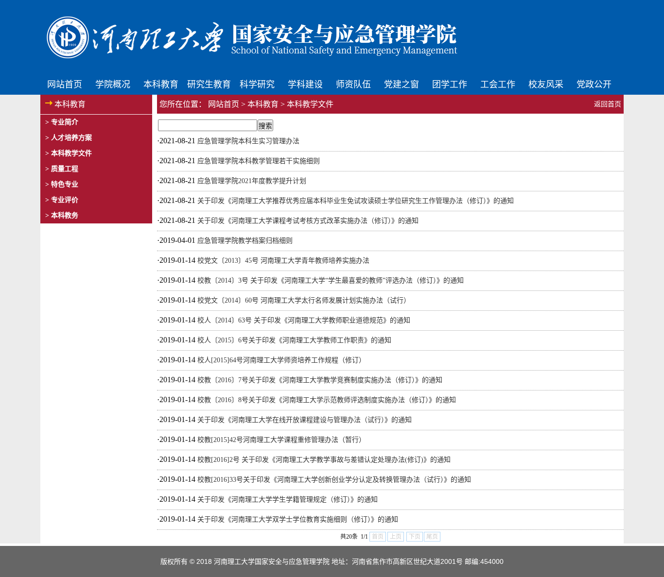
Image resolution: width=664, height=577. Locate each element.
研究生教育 (209, 83)
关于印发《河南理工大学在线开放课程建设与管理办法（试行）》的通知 (304, 420)
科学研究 (257, 83)
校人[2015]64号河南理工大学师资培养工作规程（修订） (281, 360)
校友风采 (545, 83)
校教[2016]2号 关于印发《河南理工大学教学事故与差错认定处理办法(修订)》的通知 (324, 459)
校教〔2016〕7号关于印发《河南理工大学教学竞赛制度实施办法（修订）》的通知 (319, 380)
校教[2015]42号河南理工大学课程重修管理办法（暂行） (281, 439)
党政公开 (594, 83)
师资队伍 (353, 83)
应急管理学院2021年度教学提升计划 (251, 181)
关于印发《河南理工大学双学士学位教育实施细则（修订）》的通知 (297, 519)
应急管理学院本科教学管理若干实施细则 (258, 161)
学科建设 (305, 83)
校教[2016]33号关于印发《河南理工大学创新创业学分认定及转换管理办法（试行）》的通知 (334, 479)
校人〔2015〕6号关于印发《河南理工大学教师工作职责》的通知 (294, 340)
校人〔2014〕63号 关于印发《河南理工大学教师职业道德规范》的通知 (303, 320)
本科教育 (160, 83)
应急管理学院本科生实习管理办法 (248, 141)
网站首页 (64, 83)
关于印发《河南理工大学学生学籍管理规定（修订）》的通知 (287, 499)
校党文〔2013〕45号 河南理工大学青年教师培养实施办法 (283, 260)
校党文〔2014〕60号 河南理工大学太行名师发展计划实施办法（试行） (303, 300)
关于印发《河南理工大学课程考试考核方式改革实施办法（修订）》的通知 (308, 220)
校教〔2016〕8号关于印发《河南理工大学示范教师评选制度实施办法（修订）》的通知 (326, 400)
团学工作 (449, 83)
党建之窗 (401, 83)
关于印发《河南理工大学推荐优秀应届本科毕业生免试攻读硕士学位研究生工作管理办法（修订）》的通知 (355, 200)
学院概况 (112, 83)
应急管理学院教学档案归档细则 (245, 240)
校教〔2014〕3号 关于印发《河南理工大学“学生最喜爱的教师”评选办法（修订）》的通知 (330, 280)
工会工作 (497, 83)
